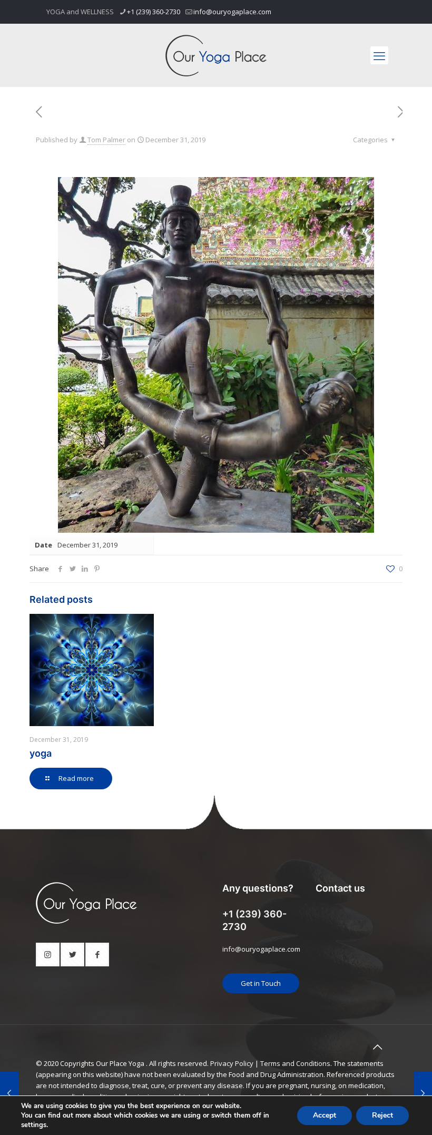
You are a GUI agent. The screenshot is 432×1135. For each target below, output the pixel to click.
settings (33, 1125)
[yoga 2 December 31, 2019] (423, 1093)
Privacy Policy (231, 1063)
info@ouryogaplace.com (232, 11)
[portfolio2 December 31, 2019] (9, 1093)
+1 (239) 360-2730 (153, 11)
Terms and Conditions (295, 1063)
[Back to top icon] (377, 1047)
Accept (324, 1115)
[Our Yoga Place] (216, 55)
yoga (41, 753)
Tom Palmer (106, 139)
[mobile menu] (379, 55)
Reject (382, 1115)
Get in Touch (261, 983)
